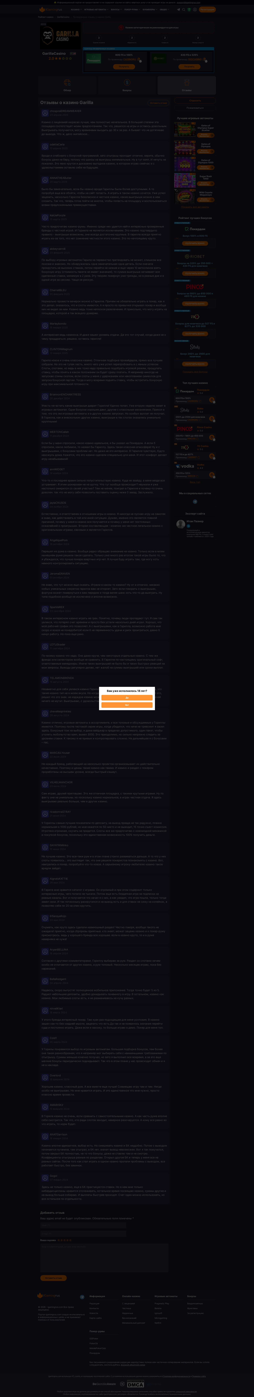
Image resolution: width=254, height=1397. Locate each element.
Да (127, 697)
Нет (127, 705)
